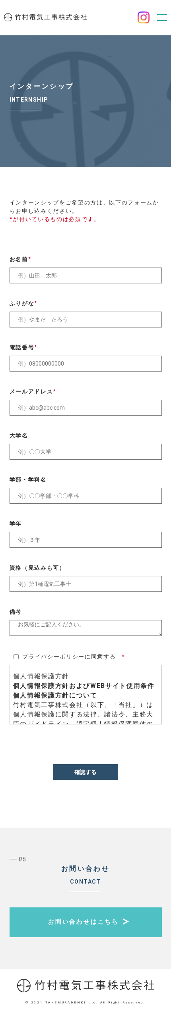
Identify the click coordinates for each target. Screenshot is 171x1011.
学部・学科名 (28, 479)
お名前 (21, 259)
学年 (16, 523)
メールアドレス (33, 391)
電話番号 (24, 347)
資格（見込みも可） (38, 567)
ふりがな (24, 303)
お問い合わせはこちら (83, 921)
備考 (16, 612)
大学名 (19, 435)
